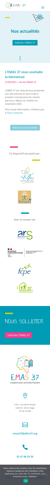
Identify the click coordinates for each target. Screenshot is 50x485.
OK (25, 481)
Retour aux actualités (25, 127)
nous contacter (15, 112)
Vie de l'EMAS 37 (27, 82)
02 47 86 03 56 (25, 456)
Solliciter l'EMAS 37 (25, 42)
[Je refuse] (46, 474)
